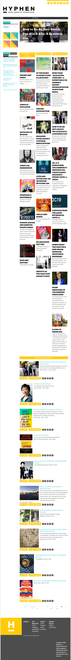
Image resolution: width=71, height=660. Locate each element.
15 (32, 608)
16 (37, 608)
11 (52, 606)
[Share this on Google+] (48, 378)
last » (57, 608)
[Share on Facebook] (43, 378)
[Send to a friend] (50, 378)
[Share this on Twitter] (45, 378)
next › (51, 608)
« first (25, 606)
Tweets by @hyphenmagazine (10, 89)
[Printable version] (52, 378)
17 (42, 608)
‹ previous (32, 606)
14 (66, 606)
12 (56, 606)
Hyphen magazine (11, 626)
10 (47, 606)
